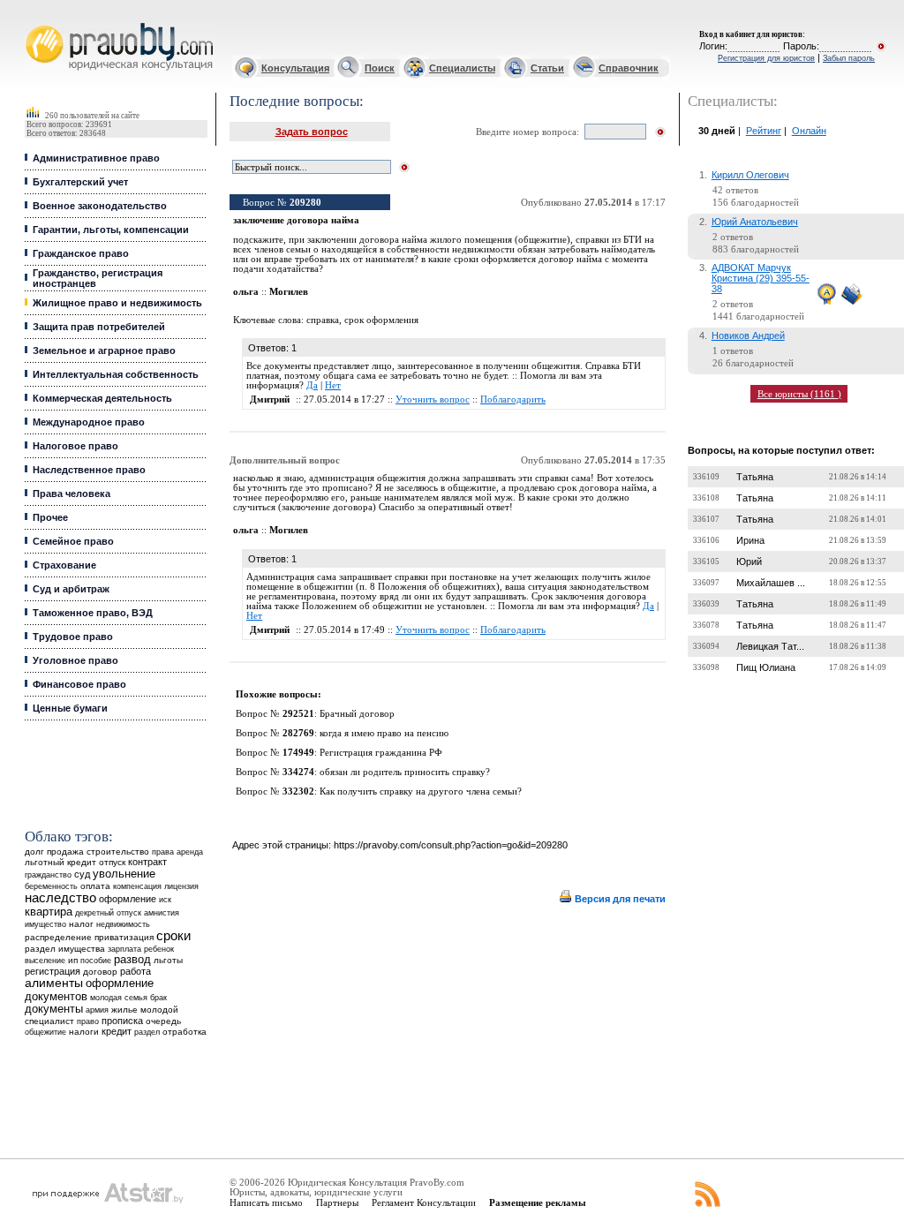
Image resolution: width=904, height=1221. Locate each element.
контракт (147, 861)
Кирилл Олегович (750, 175)
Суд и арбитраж (71, 589)
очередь (163, 1021)
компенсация (137, 886)
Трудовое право (73, 636)
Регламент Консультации (424, 1202)
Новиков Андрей (748, 335)
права (163, 852)
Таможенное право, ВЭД (93, 612)
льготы (168, 960)
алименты (54, 983)
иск (165, 899)
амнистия (161, 912)
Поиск (380, 68)
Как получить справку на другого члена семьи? (421, 791)
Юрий (749, 561)
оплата (95, 886)
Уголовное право (75, 660)
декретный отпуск (108, 912)
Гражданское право (81, 253)
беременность (51, 886)
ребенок (159, 948)
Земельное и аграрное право (104, 350)
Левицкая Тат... (770, 646)
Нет (333, 385)
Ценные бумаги (70, 708)
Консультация (295, 68)
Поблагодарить (513, 399)
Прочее (50, 517)
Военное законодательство (100, 205)
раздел (147, 1032)
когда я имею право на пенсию (384, 733)
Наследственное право (89, 469)
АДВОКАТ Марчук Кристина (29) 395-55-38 (761, 278)
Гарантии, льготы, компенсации (111, 229)
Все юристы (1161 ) (799, 393)
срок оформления (381, 320)
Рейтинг (763, 130)
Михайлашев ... (770, 582)
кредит (117, 1031)
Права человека (71, 493)
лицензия (181, 886)
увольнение (124, 873)
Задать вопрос (311, 131)
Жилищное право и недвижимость (117, 303)
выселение (45, 960)
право (88, 1021)
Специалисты (462, 68)
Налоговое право (75, 446)
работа (135, 971)
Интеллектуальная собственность (116, 374)
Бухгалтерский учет (80, 182)
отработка (184, 1031)
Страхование (64, 565)
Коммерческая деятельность (102, 398)
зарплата (124, 949)
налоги (84, 1031)
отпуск (112, 862)
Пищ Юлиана (765, 667)
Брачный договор (357, 714)
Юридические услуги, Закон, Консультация (38, 23)
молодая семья (118, 997)
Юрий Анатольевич (755, 221)
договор (100, 971)
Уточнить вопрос (433, 399)
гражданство (48, 875)
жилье (124, 1009)
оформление (127, 898)
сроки (173, 936)
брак (158, 997)
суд (82, 874)
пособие (95, 960)
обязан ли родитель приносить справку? (405, 772)
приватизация (124, 937)
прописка (122, 1020)
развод (132, 959)
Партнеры (337, 1202)
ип (73, 960)
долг (34, 851)
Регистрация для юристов (766, 58)
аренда (190, 851)
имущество (45, 924)
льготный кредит (60, 862)
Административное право (96, 158)
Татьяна (754, 476)
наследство (60, 898)
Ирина (750, 540)
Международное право (89, 422)
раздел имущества (65, 948)
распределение (58, 937)
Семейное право (73, 541)
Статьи (547, 68)
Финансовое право (79, 684)
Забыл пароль (849, 58)
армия (97, 1010)
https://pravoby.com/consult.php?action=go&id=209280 (451, 845)
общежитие (45, 1031)
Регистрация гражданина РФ (381, 752)
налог (81, 924)
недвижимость (123, 924)
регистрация (52, 971)
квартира (48, 911)
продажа (65, 851)
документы (54, 1009)
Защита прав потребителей (99, 326)
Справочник (629, 68)
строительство (118, 851)
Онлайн (809, 130)
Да (312, 385)
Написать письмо (266, 1202)
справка (322, 320)
